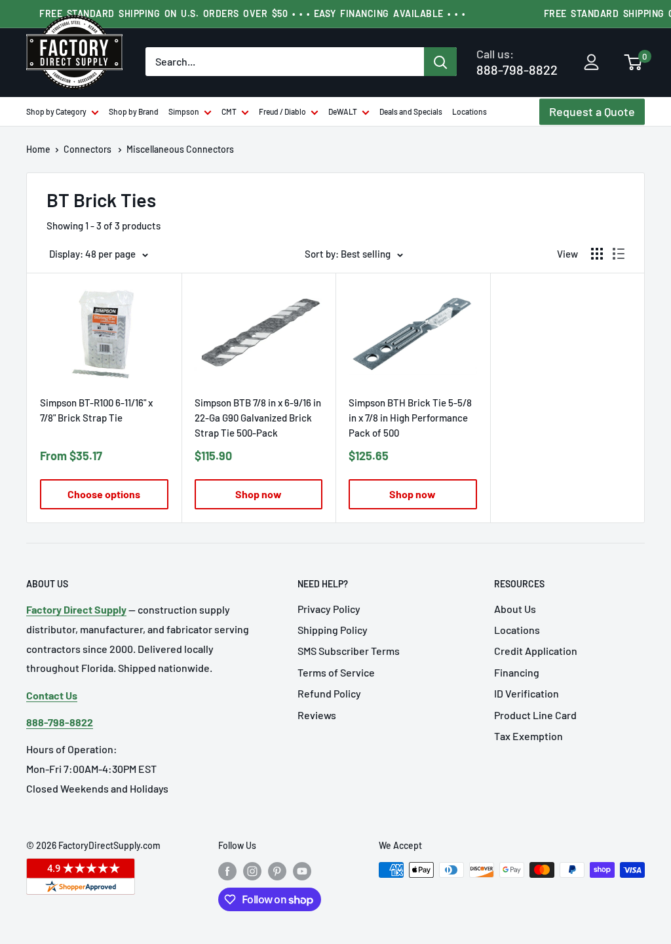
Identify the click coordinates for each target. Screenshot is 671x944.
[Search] (440, 61)
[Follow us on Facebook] (227, 871)
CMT (229, 111)
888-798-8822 (517, 62)
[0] (633, 63)
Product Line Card (535, 715)
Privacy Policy (328, 608)
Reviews (316, 715)
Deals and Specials (410, 111)
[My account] (591, 63)
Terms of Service (336, 672)
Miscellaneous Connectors (180, 149)
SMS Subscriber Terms (348, 650)
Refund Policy (329, 693)
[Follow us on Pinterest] (277, 871)
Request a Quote (592, 111)
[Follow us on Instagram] (252, 871)
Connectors (88, 149)
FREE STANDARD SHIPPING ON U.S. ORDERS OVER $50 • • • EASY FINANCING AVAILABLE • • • (252, 13)
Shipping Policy (332, 629)
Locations (469, 111)
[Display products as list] (618, 254)
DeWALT (342, 111)
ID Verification (526, 693)
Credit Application (535, 650)
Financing (516, 672)
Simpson (183, 111)
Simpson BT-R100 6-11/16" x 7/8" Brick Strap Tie (96, 410)
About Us (515, 608)
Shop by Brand (134, 111)
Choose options (103, 494)
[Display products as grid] (597, 254)
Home (38, 149)
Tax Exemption (528, 736)
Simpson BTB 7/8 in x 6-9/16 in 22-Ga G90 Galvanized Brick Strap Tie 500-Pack (258, 418)
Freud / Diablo (282, 111)
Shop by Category (56, 111)
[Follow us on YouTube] (302, 871)
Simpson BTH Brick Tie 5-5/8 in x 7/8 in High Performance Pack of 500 (410, 418)
